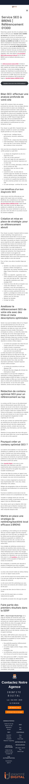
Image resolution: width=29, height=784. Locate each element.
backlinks (14, 557)
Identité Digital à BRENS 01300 (10, 203)
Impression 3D (20, 742)
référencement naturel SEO (10, 64)
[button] (27, 10)
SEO (8, 732)
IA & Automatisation (9, 757)
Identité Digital (8, 463)
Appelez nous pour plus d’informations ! (14, 83)
